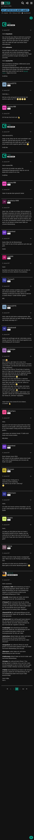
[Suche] (22, 3)
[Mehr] (31, 30)
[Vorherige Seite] (7, 688)
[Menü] (31, 3)
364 (23, 689)
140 (17, 689)
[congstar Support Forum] (5, 3)
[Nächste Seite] (26, 688)
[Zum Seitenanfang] (31, 837)
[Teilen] (31, 18)
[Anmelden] (27, 3)
